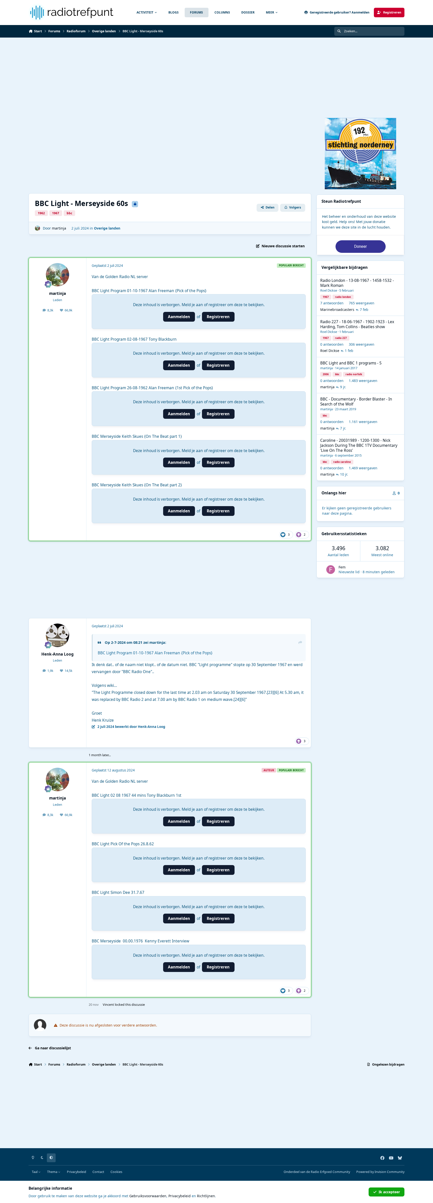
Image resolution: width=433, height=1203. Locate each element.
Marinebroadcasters (337, 309)
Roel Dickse (328, 290)
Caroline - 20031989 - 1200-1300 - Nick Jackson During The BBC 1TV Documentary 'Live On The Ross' (358, 445)
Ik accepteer (389, 1191)
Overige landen (107, 228)
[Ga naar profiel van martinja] (37, 228)
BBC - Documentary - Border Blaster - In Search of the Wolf (356, 401)
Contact (98, 1172)
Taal (35, 1172)
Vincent (108, 1004)
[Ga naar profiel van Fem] (330, 569)
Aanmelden (179, 316)
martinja (59, 228)
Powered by (380, 1172)
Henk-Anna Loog (57, 654)
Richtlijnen (206, 1195)
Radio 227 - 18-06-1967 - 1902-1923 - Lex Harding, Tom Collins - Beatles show (357, 324)
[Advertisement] (216, 75)
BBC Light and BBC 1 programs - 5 (351, 363)
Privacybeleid (76, 1172)
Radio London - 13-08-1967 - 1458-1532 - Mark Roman (357, 283)
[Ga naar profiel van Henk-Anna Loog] (57, 635)
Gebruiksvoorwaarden (147, 1195)
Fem (342, 567)
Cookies (116, 1172)
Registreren (218, 316)
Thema (52, 1172)
